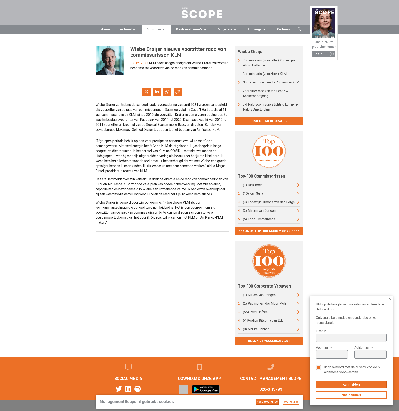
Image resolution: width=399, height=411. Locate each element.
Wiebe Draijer (105, 105)
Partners (283, 29)
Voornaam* (324, 348)
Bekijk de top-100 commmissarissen (269, 231)
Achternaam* (363, 348)
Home (105, 29)
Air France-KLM (288, 82)
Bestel (318, 54)
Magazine (225, 29)
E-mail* (321, 331)
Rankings (255, 29)
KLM (283, 74)
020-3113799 (271, 389)
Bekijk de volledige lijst (269, 341)
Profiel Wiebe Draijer (269, 121)
